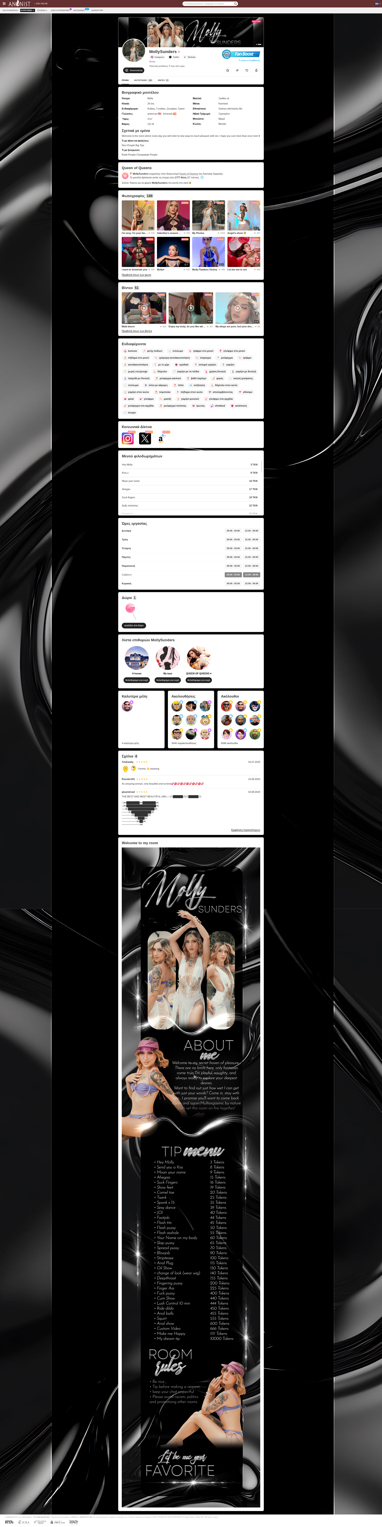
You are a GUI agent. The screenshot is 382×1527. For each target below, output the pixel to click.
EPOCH (74, 1517)
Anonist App (97, 10)
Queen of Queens (189, 174)
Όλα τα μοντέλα (10, 10)
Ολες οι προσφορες (60, 10)
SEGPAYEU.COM (86, 1517)
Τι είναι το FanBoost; (249, 60)
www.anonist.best (43, 1517)
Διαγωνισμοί (79, 10)
